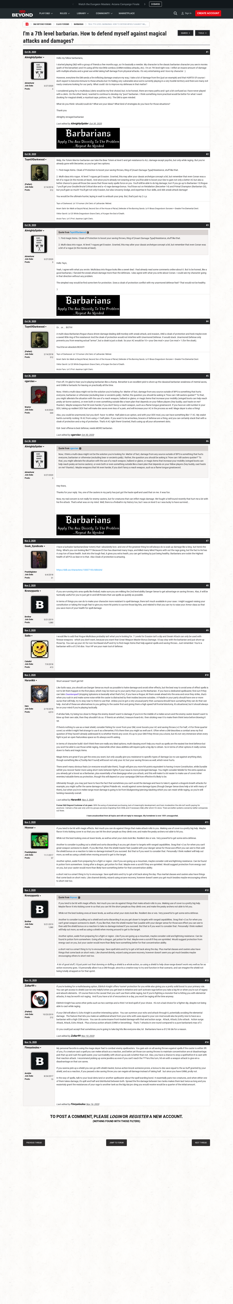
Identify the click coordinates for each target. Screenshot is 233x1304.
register (138, 1116)
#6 (207, 441)
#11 (206, 822)
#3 (207, 225)
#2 (207, 154)
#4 (207, 321)
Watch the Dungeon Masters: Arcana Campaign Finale (108, 4)
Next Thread (201, 1142)
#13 (206, 980)
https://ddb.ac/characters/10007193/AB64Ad (79, 570)
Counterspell (71, 694)
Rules (63, 13)
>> (88, 232)
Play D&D (44, 13)
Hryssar (73, 897)
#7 (207, 541)
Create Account (208, 13)
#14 (206, 1042)
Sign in (188, 13)
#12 (206, 890)
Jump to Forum (117, 1142)
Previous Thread (34, 1142)
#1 (207, 52)
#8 (207, 585)
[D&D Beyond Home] (22, 13)
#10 (206, 675)
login (116, 1116)
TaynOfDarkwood (78, 232)
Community (103, 13)
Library (81, 13)
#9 (207, 630)
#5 (207, 376)
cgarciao (74, 448)
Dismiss (155, 4)
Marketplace (127, 13)
